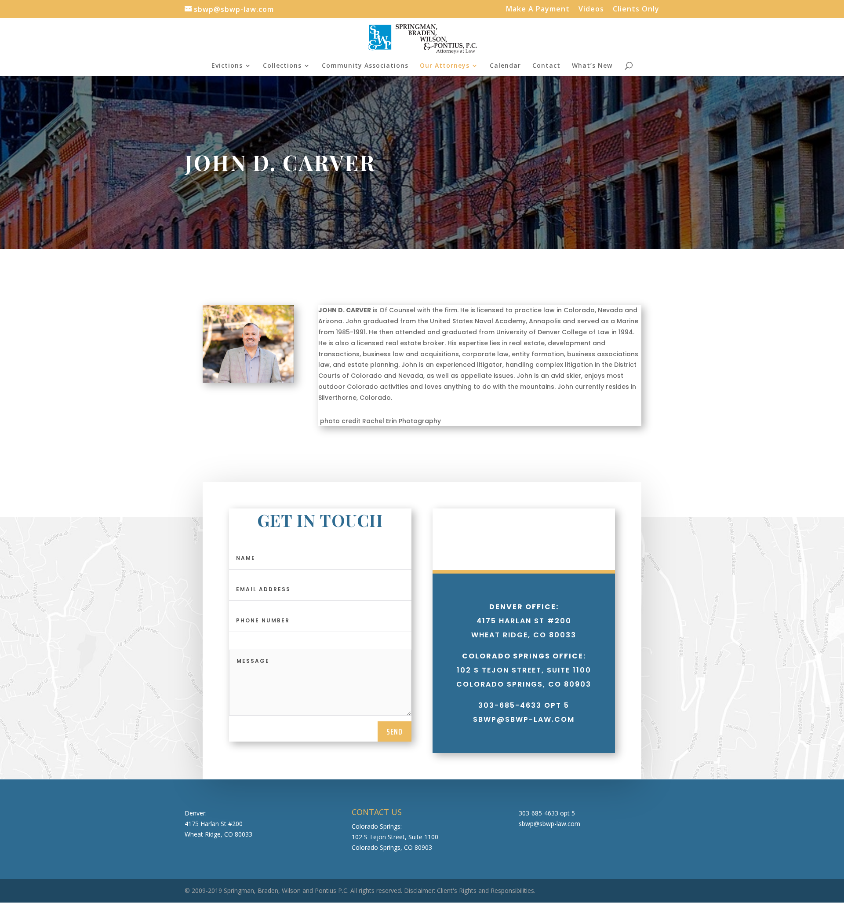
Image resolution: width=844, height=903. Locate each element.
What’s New (592, 65)
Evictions (227, 65)
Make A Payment (538, 9)
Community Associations (365, 65)
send (394, 731)
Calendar (505, 65)
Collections (282, 65)
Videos (591, 9)
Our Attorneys (444, 65)
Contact (546, 65)
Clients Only (636, 9)
